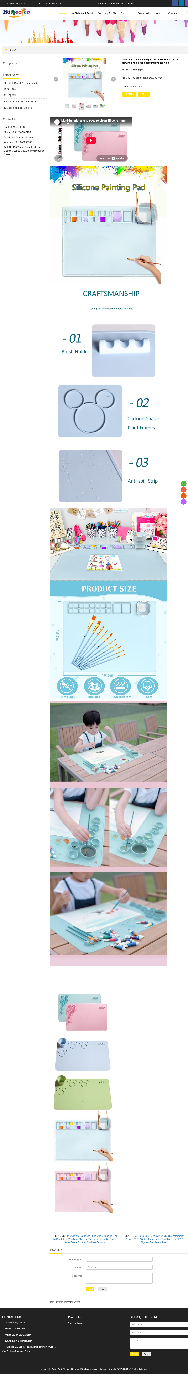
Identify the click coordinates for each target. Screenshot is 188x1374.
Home (61, 13)
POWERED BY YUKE (127, 1369)
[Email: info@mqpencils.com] (184, 496)
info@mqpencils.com (52, 3)
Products (126, 13)
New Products (75, 1323)
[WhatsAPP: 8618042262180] (184, 484)
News (159, 13)
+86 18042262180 (18, 3)
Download (143, 13)
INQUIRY (129, 94)
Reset (102, 1289)
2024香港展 (10, 89)
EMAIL (144, 94)
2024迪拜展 (10, 95)
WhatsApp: (75, 1259)
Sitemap (143, 1369)
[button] (132, 13)
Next (113, 79)
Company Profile (107, 13)
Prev (56, 79)
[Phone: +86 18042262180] (184, 490)
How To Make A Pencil (81, 13)
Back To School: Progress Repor (21, 101)
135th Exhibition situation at (18, 108)
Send (90, 1289)
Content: (77, 1275)
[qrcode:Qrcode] (184, 502)
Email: (78, 1267)
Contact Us (174, 13)
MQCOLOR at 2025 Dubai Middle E (22, 83)
